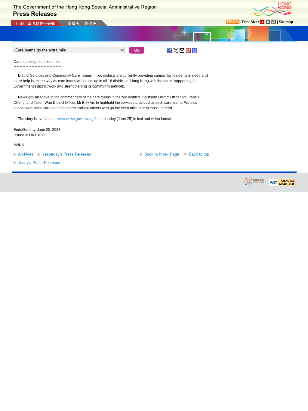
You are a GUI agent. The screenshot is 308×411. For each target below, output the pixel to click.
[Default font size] (262, 22)
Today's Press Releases (39, 162)
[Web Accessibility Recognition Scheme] (254, 181)
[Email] (182, 50)
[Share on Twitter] (176, 50)
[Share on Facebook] (169, 50)
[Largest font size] (273, 22)
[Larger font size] (268, 22)
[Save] (188, 50)
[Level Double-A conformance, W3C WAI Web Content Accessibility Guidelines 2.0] (282, 183)
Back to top (199, 154)
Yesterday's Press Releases (66, 154)
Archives (25, 154)
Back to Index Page (161, 154)
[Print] (195, 50)
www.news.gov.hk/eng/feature (81, 119)
